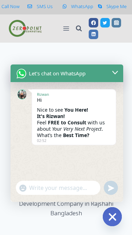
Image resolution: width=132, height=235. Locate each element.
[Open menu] (66, 28)
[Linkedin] (93, 34)
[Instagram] (116, 22)
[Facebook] (93, 22)
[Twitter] (105, 22)
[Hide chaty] (112, 216)
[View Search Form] (79, 28)
